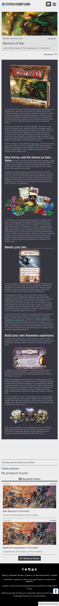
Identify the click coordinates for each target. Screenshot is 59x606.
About (4, 575)
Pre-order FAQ (50, 579)
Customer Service (16, 575)
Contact (54, 575)
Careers (28, 575)
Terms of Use (27, 579)
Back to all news (11, 468)
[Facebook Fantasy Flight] (23, 569)
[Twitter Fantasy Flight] (26, 569)
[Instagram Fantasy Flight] (29, 569)
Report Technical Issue (48, 604)
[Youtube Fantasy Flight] (33, 569)
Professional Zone (41, 575)
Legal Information (38, 579)
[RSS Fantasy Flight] (36, 569)
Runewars (52, 38)
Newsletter (29, 581)
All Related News (29, 558)
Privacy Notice (7, 579)
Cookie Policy (18, 579)
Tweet (55, 54)
